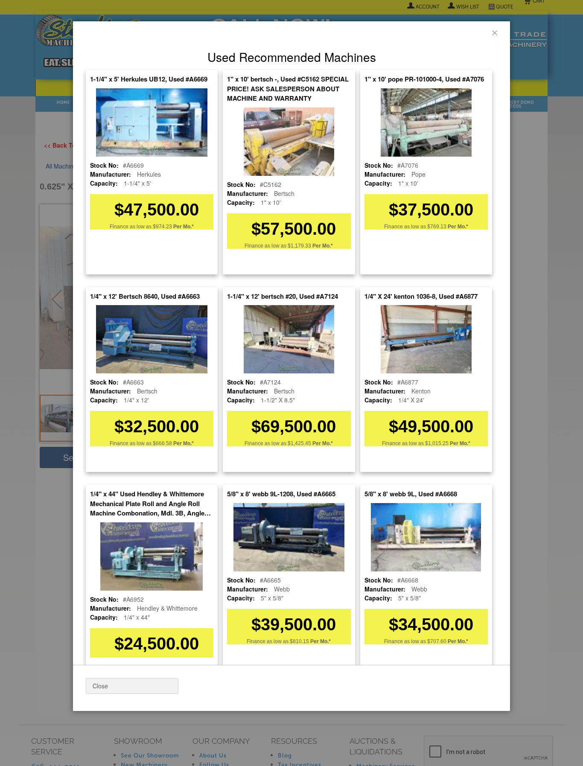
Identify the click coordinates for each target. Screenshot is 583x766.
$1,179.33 (310, 246)
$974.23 (173, 227)
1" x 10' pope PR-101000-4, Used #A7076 (424, 79)
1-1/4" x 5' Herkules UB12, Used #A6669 (148, 79)
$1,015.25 (447, 443)
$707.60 (447, 641)
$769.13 (447, 227)
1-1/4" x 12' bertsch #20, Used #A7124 (282, 296)
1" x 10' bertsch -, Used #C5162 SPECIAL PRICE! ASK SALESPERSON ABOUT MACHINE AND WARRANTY (288, 88)
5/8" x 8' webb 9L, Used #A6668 (410, 493)
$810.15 (310, 641)
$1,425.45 (310, 443)
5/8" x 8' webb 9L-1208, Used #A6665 (281, 493)
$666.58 (173, 443)
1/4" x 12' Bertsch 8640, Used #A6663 (145, 296)
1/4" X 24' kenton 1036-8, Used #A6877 (421, 296)
